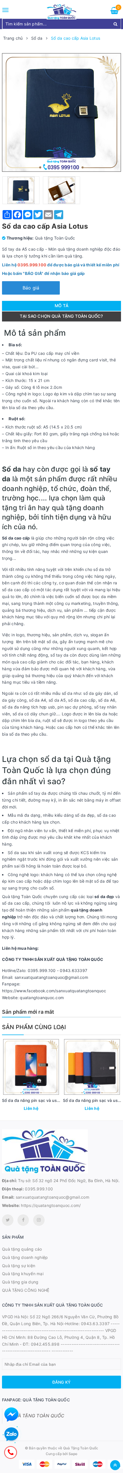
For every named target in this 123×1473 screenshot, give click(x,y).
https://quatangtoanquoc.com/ (51, 1205)
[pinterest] (39, 1220)
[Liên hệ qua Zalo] (11, 1434)
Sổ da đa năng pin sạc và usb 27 (34, 1100)
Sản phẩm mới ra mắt (28, 1012)
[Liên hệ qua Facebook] (11, 1414)
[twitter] (7, 1220)
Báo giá (31, 288)
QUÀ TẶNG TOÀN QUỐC (37, 1415)
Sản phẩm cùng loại (34, 1027)
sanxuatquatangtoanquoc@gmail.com (52, 1197)
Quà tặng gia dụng (20, 1281)
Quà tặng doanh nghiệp (25, 1257)
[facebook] (23, 1220)
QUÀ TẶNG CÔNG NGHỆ (25, 1290)
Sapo (73, 1454)
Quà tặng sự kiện (18, 1265)
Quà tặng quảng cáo (22, 1249)
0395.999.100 (39, 1188)
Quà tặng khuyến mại (22, 1273)
